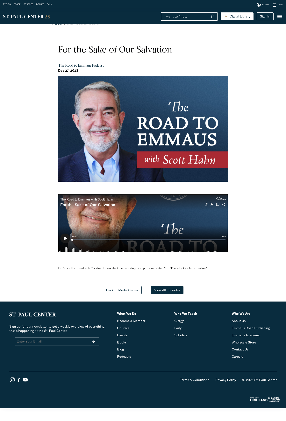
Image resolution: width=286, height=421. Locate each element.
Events (122, 335)
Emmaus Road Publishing (251, 328)
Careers (237, 356)
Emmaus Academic (246, 335)
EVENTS (7, 4)
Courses (123, 328)
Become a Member (131, 321)
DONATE (40, 4)
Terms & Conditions (194, 380)
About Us (239, 321)
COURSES (28, 4)
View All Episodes (167, 290)
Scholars (180, 335)
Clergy (179, 321)
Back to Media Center (122, 290)
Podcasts (124, 356)
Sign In (265, 16)
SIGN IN (262, 4)
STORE (17, 4)
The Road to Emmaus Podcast (81, 66)
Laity (178, 328)
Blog (120, 349)
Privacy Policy (225, 380)
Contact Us (240, 349)
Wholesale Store (244, 342)
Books (122, 342)
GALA (49, 4)
